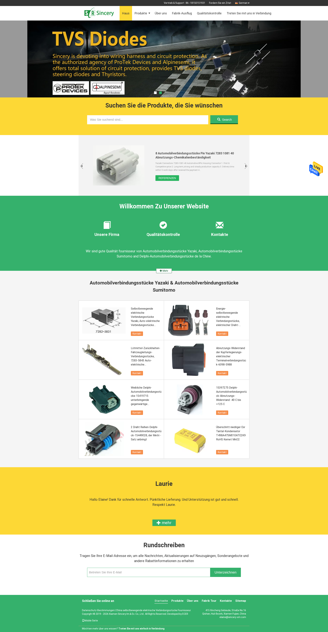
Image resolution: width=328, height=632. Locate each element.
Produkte (141, 13)
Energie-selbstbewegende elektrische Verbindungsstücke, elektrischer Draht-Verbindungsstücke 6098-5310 (228, 317)
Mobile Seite (91, 620)
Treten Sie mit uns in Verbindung (249, 13)
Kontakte (226, 600)
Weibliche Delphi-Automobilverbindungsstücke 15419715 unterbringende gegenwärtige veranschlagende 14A (146, 396)
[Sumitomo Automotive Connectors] (164, 68)
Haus (125, 13)
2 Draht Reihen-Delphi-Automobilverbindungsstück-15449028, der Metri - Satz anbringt (146, 433)
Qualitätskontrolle (209, 13)
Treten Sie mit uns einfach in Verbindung (141, 628)
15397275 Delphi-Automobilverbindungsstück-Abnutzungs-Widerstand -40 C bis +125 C (231, 396)
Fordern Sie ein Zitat (220, 3)
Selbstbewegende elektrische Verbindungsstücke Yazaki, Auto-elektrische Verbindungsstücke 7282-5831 (145, 317)
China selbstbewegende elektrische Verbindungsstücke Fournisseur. (153, 610)
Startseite (161, 600)
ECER (185, 614)
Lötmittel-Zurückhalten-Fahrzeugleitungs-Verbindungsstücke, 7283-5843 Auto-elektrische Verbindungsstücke (145, 357)
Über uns (161, 13)
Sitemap (240, 600)
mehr (166, 522)
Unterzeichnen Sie (225, 573)
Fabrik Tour (209, 600)
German (243, 3)
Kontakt (137, 333)
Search (227, 119)
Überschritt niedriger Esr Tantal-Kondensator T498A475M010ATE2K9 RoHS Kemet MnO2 (231, 433)
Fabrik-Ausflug (182, 13)
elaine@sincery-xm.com (233, 617)
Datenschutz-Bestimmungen (98, 610)
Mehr (165, 270)
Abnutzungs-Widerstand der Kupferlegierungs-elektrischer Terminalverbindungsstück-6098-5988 (231, 356)
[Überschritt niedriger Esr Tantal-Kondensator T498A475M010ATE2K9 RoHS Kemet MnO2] (190, 439)
